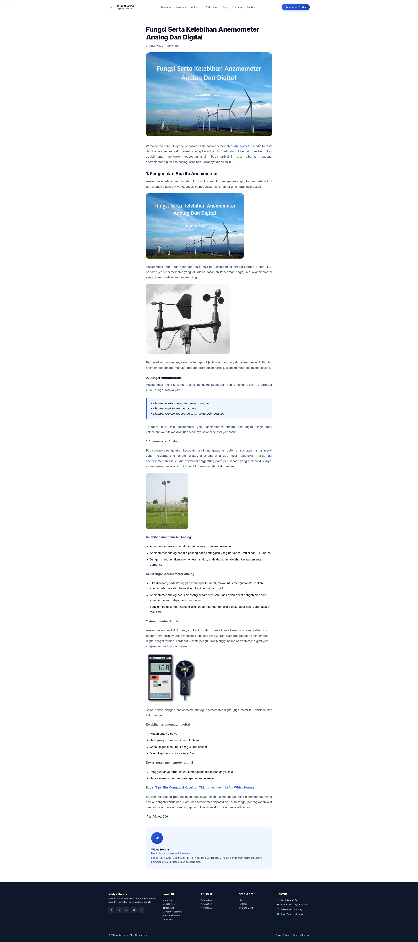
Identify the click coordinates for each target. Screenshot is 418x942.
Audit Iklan (168, 919)
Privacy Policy (282, 935)
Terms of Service (301, 935)
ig (119, 910)
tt (141, 910)
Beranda (166, 7)
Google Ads (169, 904)
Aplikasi (195, 7)
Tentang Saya (246, 907)
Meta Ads (167, 900)
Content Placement (172, 911)
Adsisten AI (206, 907)
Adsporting (206, 900)
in (126, 910)
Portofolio (211, 7)
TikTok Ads (168, 907)
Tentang (237, 7)
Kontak (251, 7)
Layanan (181, 7)
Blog (224, 7)
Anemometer (242, 146)
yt (134, 910)
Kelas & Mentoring (172, 915)
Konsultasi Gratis (296, 7)
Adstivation (206, 904)
